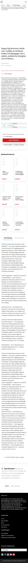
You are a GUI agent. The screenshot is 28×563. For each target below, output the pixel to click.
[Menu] (2, 2)
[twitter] (5, 554)
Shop (8, 5)
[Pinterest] (13, 554)
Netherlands (11, 125)
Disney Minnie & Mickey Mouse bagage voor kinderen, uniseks (19, 200)
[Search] (25, 2)
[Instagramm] (8, 554)
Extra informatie (19, 238)
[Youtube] (11, 554)
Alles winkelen (4, 521)
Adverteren (4, 527)
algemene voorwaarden (7, 535)
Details (2, 73)
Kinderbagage (16, 5)
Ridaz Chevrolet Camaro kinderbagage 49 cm (6, 174)
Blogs (2, 523)
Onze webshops (5, 525)
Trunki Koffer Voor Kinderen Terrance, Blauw (19, 224)
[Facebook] (2, 554)
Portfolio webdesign (17, 560)
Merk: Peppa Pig (15, 486)
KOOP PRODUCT (14, 140)
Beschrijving (8, 238)
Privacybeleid (4, 533)
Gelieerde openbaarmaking (8, 537)
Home (2, 5)
